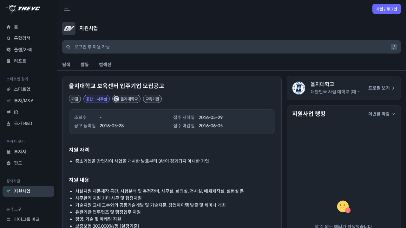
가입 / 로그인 (386, 9)
